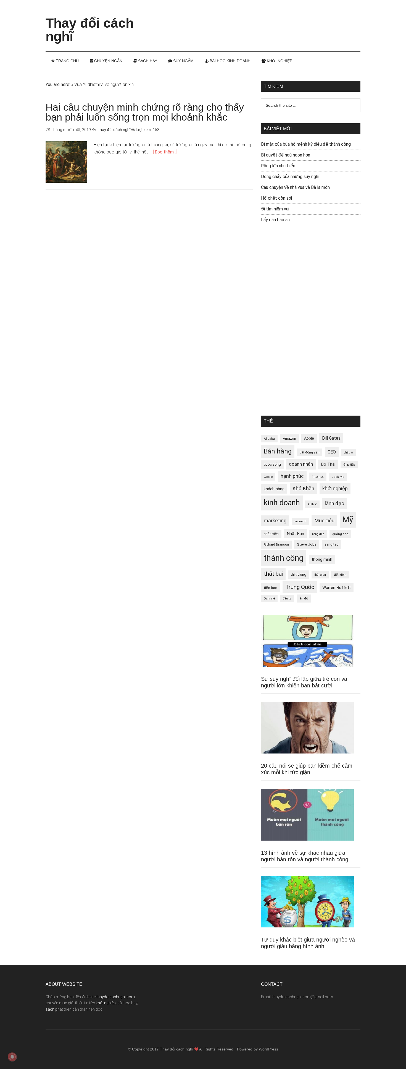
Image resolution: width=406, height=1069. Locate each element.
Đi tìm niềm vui (275, 209)
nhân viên (271, 534)
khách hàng (274, 488)
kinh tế (312, 504)
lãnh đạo (334, 503)
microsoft (300, 521)
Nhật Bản (295, 533)
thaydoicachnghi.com (115, 997)
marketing (275, 520)
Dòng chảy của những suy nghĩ (290, 176)
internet (318, 476)
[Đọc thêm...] (165, 152)
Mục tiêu (324, 520)
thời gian (320, 575)
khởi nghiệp (335, 488)
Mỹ (347, 519)
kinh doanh (282, 502)
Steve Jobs (307, 544)
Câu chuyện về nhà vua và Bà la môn (295, 187)
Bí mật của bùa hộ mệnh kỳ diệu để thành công (306, 144)
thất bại (273, 573)
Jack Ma (338, 477)
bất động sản (310, 452)
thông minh (322, 559)
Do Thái (328, 464)
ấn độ (303, 598)
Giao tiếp (349, 464)
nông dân (318, 534)
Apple (309, 438)
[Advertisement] (259, 20)
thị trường (298, 574)
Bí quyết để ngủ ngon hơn (285, 155)
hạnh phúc (292, 476)
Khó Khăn (303, 488)
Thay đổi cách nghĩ (90, 30)
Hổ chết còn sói (276, 198)
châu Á (348, 452)
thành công (284, 558)
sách (50, 1009)
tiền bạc (270, 587)
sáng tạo (332, 544)
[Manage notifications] (12, 1056)
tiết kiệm (340, 575)
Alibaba (269, 438)
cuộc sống (272, 464)
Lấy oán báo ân (275, 219)
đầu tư (287, 598)
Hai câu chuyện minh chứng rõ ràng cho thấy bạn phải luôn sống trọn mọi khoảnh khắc (145, 112)
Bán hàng (278, 451)
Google (268, 477)
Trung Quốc (299, 587)
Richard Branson (276, 544)
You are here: (58, 84)
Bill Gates (331, 438)
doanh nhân (301, 464)
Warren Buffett (336, 587)
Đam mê (269, 598)
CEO (332, 452)
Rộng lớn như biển (278, 165)
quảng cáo (340, 534)
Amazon (289, 438)
